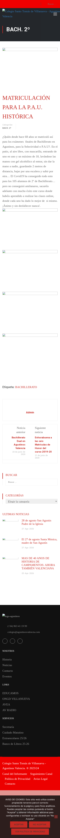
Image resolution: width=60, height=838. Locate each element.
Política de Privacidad (17, 778)
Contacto (7, 670)
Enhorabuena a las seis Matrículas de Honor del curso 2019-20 (43, 444)
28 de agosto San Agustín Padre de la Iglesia (36, 522)
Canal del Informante (14, 773)
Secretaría (8, 726)
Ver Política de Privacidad (30, 831)
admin (30, 412)
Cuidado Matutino (13, 732)
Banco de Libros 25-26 (15, 743)
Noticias (7, 665)
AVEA (6, 704)
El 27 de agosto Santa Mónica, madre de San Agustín (39, 541)
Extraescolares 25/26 (14, 738)
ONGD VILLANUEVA (16, 698)
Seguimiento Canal (41, 773)
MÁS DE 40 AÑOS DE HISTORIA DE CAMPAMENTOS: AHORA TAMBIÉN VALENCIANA (38, 563)
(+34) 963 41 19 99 (17, 626)
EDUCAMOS (10, 693)
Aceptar (18, 824)
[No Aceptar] (56, 816)
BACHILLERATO (26, 387)
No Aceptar (39, 824)
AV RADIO (9, 710)
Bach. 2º (6, 128)
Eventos (7, 676)
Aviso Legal (40, 778)
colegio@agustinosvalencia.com (24, 632)
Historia (7, 659)
